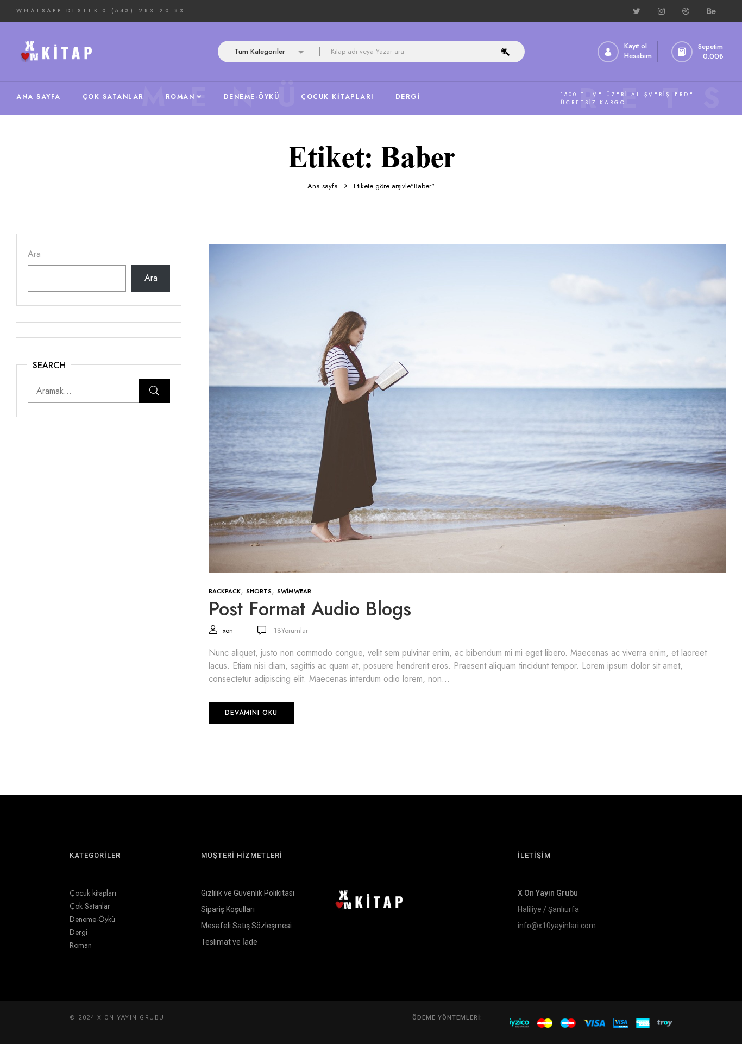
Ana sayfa (322, 186)
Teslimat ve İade (229, 942)
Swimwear (294, 591)
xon (228, 630)
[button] (698, 51)
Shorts (259, 591)
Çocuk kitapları (93, 893)
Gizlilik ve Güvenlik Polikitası (247, 893)
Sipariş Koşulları (228, 909)
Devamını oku (251, 713)
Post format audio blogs (310, 608)
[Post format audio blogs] (467, 250)
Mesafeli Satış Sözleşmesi (246, 925)
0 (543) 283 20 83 (143, 11)
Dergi (78, 932)
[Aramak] (154, 391)
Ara (34, 254)
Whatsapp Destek (57, 11)
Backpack (225, 591)
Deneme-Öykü (92, 919)
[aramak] (505, 51)
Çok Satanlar (90, 906)
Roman (81, 945)
